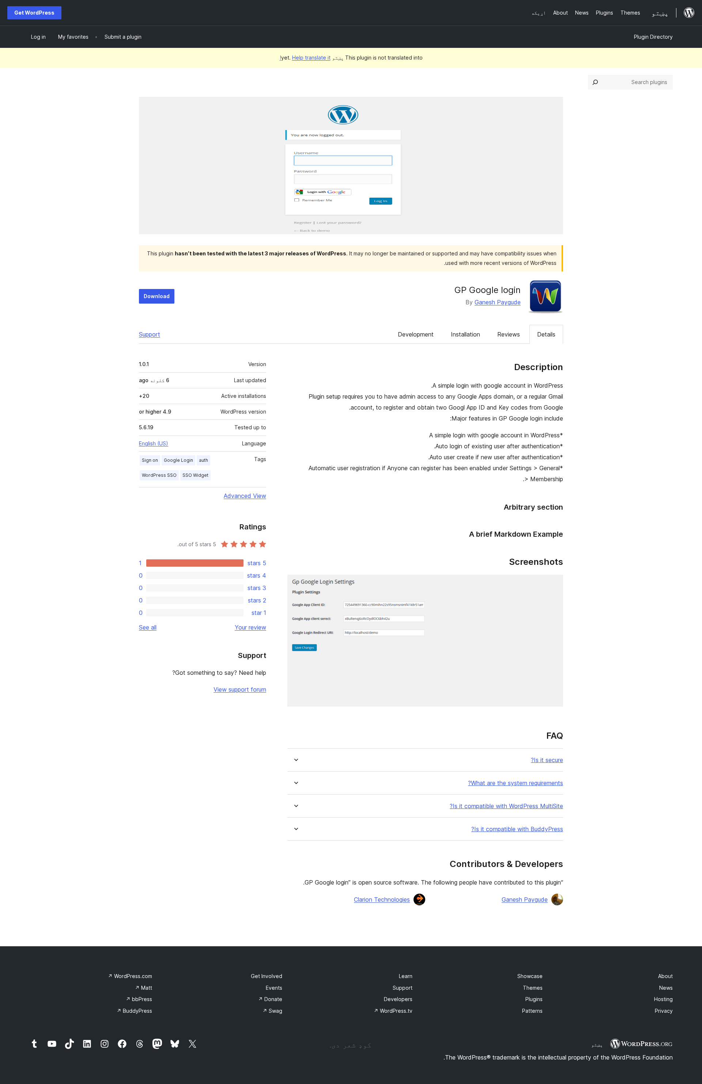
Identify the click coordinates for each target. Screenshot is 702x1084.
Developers (398, 999)
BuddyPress (134, 1011)
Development (416, 334)
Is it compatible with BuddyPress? (517, 829)
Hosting (663, 999)
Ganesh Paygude (498, 302)
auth (203, 460)
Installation (465, 334)
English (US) (153, 443)
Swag (272, 1011)
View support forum (240, 689)
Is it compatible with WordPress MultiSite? (506, 806)
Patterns (532, 1011)
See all (147, 627)
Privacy (664, 1011)
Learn (405, 976)
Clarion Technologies (382, 899)
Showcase (530, 976)
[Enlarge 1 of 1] (553, 584)
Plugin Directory (653, 37)
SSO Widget (195, 475)
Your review (250, 627)
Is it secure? (547, 760)
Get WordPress (34, 12)
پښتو (597, 1044)
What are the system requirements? (515, 783)
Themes (533, 988)
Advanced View (245, 495)
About (665, 976)
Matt (143, 988)
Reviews (508, 334)
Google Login (178, 460)
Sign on (150, 460)
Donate (270, 999)
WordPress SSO (159, 475)
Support (149, 334)
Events (274, 988)
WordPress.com (130, 976)
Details (546, 334)
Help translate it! (305, 57)
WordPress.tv (393, 1011)
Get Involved (266, 976)
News (666, 988)
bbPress (139, 999)
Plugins (534, 999)
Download (157, 296)
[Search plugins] (595, 82)
